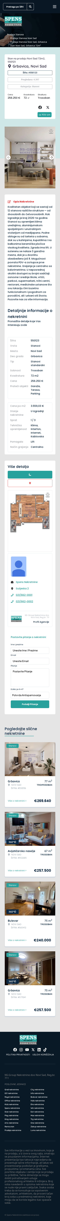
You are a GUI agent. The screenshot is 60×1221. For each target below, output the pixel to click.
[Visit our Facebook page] (15, 1050)
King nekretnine (12, 1119)
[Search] (30, 6)
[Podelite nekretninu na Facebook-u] (41, 107)
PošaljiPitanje (30, 704)
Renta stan (9, 1126)
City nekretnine (37, 1089)
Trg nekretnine (37, 1119)
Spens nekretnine (12, 1108)
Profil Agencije (41, 621)
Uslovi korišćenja (43, 1054)
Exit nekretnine (37, 1112)
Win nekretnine (37, 1108)
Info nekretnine (37, 1093)
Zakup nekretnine (38, 1126)
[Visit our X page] (33, 1050)
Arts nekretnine (11, 1123)
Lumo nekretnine (38, 1130)
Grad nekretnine (12, 1089)
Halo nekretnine (38, 1100)
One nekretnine (37, 1123)
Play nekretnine (11, 1115)
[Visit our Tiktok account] (45, 1050)
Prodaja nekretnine (13, 1130)
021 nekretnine (11, 1093)
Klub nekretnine (11, 1104)
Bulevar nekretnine (39, 1097)
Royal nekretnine (12, 1097)
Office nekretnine (12, 1100)
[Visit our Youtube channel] (27, 1050)
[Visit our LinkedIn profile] (39, 1050)
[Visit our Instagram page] (21, 1050)
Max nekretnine (37, 1115)
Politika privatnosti (18, 1054)
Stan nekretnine (12, 1112)
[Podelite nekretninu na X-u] (48, 107)
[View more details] (30, 474)
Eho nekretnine (37, 1104)
